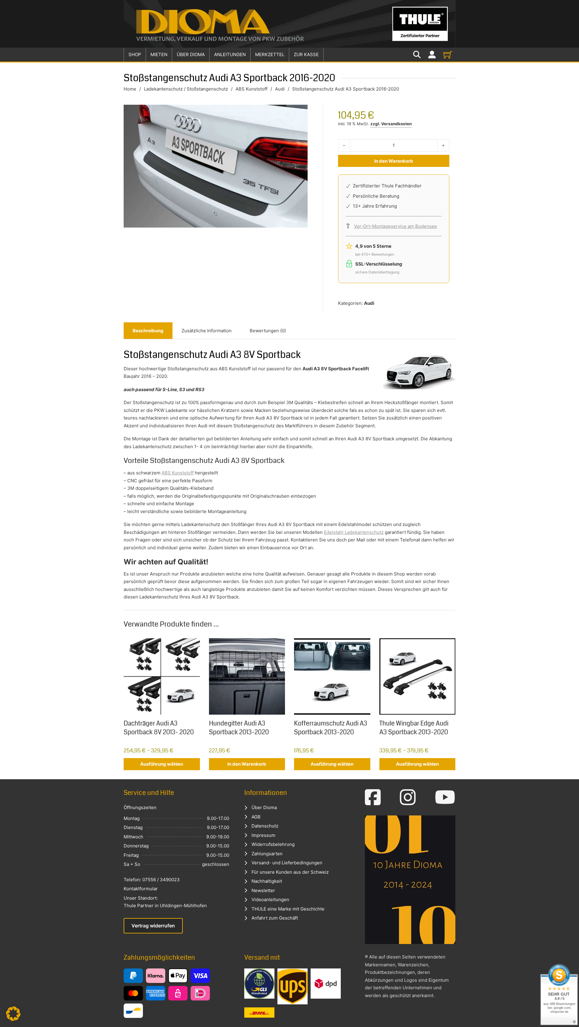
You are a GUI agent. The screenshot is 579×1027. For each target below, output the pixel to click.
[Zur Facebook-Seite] (373, 797)
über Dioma (191, 54)
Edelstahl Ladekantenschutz (354, 532)
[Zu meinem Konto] (432, 54)
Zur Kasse (306, 54)
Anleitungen (230, 54)
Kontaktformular (141, 888)
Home (130, 89)
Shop (134, 54)
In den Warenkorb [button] (246, 764)
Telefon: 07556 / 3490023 (152, 879)
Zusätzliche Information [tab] (207, 330)
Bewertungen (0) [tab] (268, 330)
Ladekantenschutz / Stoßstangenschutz (186, 89)
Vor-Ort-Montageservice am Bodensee (395, 226)
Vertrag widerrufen (153, 926)
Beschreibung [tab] (148, 330)
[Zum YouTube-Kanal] (445, 797)
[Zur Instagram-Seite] (408, 797)
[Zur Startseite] (289, 24)
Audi (280, 89)
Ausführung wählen (161, 764)
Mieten (158, 54)
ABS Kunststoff (251, 89)
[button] (13, 1013)
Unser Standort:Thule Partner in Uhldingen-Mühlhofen (165, 902)
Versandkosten (396, 123)
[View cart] (447, 54)
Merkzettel (269, 54)
